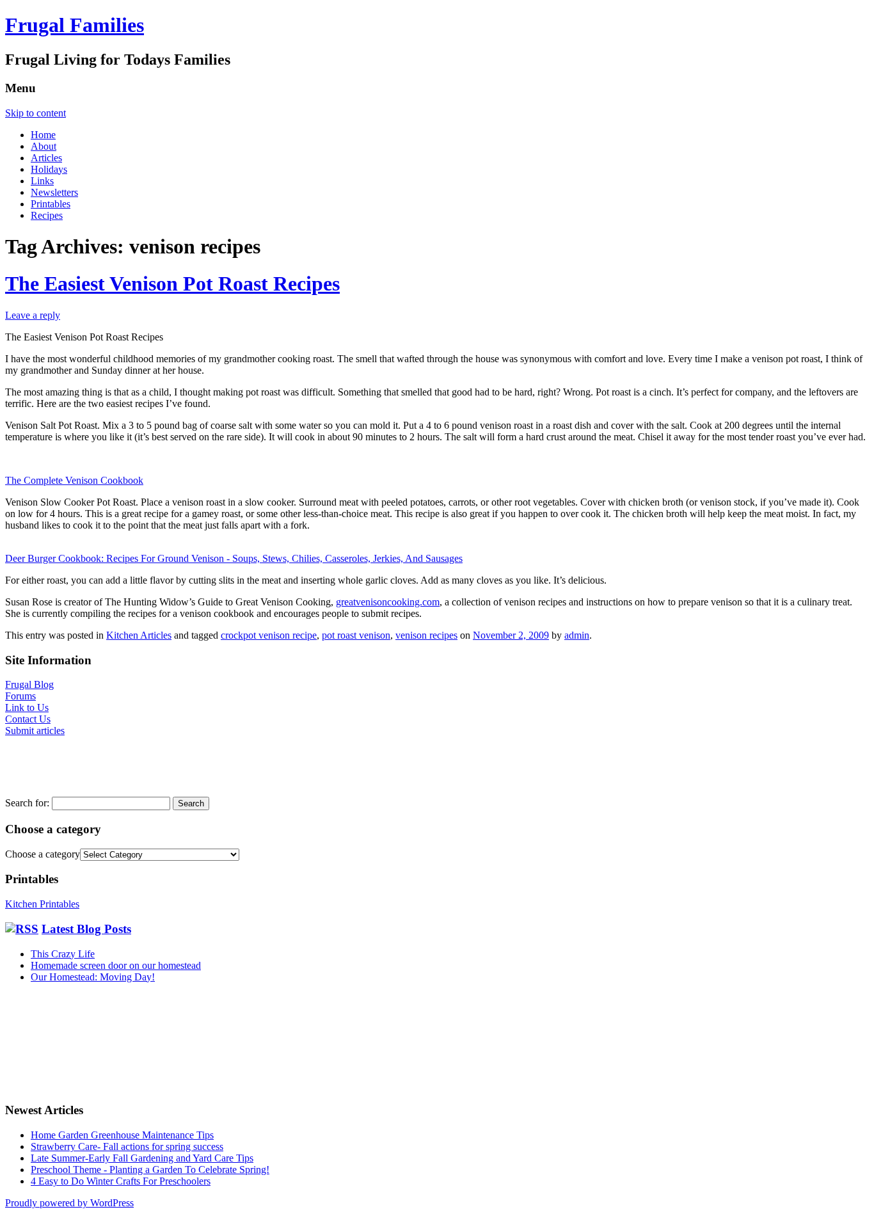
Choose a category (42, 854)
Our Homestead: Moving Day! (93, 976)
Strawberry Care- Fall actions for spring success (127, 1146)
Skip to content (35, 113)
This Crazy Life (63, 953)
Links (42, 180)
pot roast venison (356, 635)
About (43, 146)
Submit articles (35, 730)
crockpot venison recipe (269, 635)
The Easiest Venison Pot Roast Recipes (172, 283)
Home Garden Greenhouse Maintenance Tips (122, 1135)
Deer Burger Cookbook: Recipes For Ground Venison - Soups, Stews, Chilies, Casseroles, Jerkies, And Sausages (234, 558)
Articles (46, 157)
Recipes (47, 215)
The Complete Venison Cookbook (74, 480)
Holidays (49, 169)
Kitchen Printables (42, 904)
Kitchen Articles (138, 635)
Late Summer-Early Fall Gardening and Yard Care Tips (142, 1158)
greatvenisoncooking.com (388, 601)
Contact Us (28, 719)
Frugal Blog (29, 684)
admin (576, 635)
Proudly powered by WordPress (69, 1202)
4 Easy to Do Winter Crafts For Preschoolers (121, 1181)
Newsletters (54, 192)
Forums (20, 696)
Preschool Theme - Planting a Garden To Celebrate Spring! (150, 1169)
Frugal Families (74, 24)
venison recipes (426, 635)
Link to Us (27, 707)
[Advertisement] (43, 765)
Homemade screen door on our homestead (116, 965)
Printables (50, 203)
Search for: (27, 802)
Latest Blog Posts (86, 929)
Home (43, 134)
